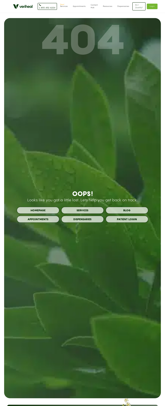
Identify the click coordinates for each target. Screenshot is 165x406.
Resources (107, 6)
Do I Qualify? (139, 6)
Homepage (38, 210)
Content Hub (94, 6)
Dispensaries (123, 6)
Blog (127, 210)
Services (64, 6)
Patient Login (127, 219)
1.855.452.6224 (47, 8)
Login (152, 6)
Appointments (79, 6)
